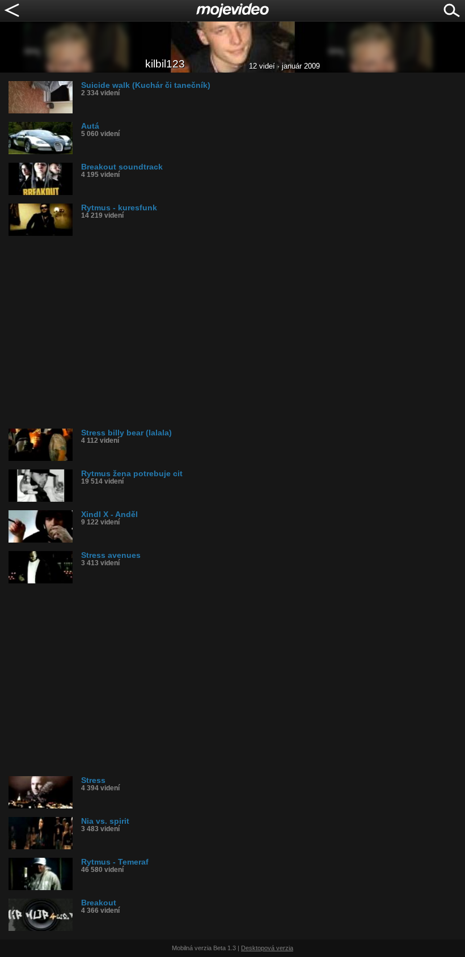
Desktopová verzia (267, 948)
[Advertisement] (237, 332)
